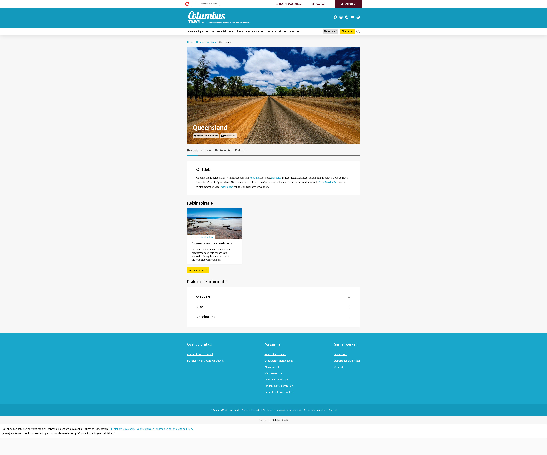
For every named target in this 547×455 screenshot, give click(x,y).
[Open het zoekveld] (358, 31)
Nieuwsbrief (330, 31)
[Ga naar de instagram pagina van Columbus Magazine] (341, 17)
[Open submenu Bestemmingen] (207, 31)
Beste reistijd (223, 150)
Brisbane (276, 177)
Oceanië (200, 42)
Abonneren (347, 31)
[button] (348, 4)
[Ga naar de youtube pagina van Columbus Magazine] (352, 17)
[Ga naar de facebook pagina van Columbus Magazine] (335, 17)
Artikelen (206, 150)
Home (190, 42)
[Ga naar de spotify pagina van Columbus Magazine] (358, 17)
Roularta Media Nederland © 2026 (273, 420)
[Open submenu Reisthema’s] (262, 31)
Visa (199, 307)
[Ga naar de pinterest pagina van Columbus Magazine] (346, 17)
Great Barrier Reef (329, 182)
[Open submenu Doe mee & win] (285, 31)
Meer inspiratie (197, 270)
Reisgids (192, 150)
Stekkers (203, 297)
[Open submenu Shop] (298, 31)
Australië (212, 42)
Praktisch (241, 150)
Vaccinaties (205, 317)
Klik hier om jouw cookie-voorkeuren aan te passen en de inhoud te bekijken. (151, 428)
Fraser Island (226, 186)
